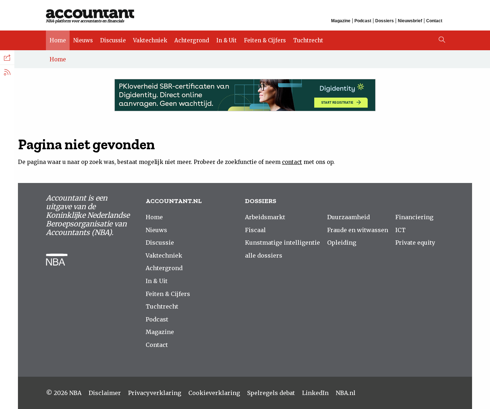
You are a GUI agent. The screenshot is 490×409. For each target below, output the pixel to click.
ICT (400, 230)
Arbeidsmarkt (265, 217)
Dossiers (384, 20)
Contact (434, 20)
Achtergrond (191, 40)
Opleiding (341, 242)
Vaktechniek (150, 40)
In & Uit (226, 40)
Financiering (414, 217)
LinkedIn (315, 392)
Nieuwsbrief (410, 20)
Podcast (362, 20)
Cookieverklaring (214, 392)
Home (58, 40)
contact (292, 162)
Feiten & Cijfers (265, 40)
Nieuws (83, 40)
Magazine (340, 20)
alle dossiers (263, 255)
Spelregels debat (271, 392)
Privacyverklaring (154, 392)
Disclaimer (105, 392)
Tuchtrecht (308, 40)
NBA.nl (345, 392)
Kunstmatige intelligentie (282, 242)
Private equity (415, 242)
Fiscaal (255, 230)
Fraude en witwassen (357, 230)
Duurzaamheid (348, 217)
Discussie (113, 40)
